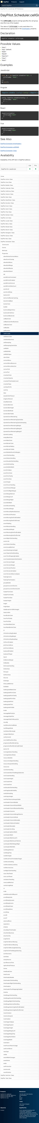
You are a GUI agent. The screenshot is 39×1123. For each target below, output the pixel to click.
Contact (2, 1110)
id (3, 630)
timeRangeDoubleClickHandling (12, 998)
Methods (4, 250)
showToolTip (7, 936)
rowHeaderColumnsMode (10, 817)
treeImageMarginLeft (9, 1030)
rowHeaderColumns (9, 811)
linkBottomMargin (8, 660)
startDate (6, 956)
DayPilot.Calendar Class (7, 188)
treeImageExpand (8, 1025)
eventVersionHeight (9, 562)
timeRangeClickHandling (10, 995)
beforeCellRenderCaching (10, 298)
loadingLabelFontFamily (10, 695)
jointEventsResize (8, 648)
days (4, 393)
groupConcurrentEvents (10, 585)
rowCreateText (7, 784)
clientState (6, 357)
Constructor (5, 244)
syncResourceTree (8, 962)
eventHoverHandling (9, 485)
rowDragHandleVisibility (10, 790)
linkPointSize (7, 674)
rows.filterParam (8, 873)
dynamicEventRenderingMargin (12, 425)
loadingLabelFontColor (9, 692)
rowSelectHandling (8, 879)
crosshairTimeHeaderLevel (10, 381)
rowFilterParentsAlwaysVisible (11, 799)
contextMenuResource (9, 363)
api (4, 274)
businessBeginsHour (9, 310)
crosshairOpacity (8, 378)
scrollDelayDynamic (8, 900)
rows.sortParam (7, 876)
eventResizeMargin (8, 529)
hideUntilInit (6, 612)
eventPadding (7, 523)
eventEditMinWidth (8, 467)
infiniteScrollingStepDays (10, 639)
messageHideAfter (8, 716)
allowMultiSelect (8, 271)
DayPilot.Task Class (6, 1078)
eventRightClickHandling (10, 538)
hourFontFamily (7, 618)
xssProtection (7, 1066)
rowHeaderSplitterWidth (10, 832)
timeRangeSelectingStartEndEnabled (13, 1007)
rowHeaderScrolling (9, 829)
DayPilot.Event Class (6, 206)
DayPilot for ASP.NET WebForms (8, 1095)
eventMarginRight (8, 499)
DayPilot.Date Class (6, 197)
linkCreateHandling (8, 666)
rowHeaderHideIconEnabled (11, 823)
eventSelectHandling (9, 544)
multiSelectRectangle (9, 731)
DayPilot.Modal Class (6, 226)
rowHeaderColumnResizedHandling (13, 808)
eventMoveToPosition (9, 514)
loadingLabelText (8, 704)
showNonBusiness (8, 933)
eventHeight (7, 482)
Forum (20, 1097)
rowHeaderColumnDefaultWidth (12, 805)
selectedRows (7, 921)
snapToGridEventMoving (10, 941)
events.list (6, 541)
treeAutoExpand (8, 1016)
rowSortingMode (8, 885)
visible (5, 1054)
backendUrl (6, 295)
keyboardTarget (7, 654)
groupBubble (7, 582)
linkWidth (6, 686)
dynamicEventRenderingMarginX (12, 428)
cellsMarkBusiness (8, 339)
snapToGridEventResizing (10, 944)
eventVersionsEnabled (9, 571)
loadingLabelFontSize (9, 698)
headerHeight (7, 600)
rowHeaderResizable (9, 826)
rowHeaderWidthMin (9, 847)
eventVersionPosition (9, 568)
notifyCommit (7, 737)
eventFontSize (7, 479)
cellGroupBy (6, 333)
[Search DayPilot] (37, 5)
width (5, 1063)
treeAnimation (7, 1013)
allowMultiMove (7, 262)
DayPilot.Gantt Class (6, 209)
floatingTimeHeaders (9, 580)
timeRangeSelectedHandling (11, 1004)
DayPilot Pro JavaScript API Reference (11, 9)
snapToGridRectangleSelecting (12, 947)
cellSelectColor (7, 336)
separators (6, 924)
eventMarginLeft (8, 496)
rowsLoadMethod (8, 882)
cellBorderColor (7, 324)
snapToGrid (6, 939)
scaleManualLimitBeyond (10, 894)
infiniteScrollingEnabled (10, 633)
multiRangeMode (8, 728)
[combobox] (18, 5)
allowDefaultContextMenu (10, 256)
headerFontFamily (8, 594)
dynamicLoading (8, 434)
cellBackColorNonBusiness (10, 321)
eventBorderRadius (8, 446)
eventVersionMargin (9, 565)
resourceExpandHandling (10, 763)
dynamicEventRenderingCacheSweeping (14, 422)
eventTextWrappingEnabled (11, 556)
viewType (6, 1051)
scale (4, 891)
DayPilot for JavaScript (8, 169)
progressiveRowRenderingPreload (13, 746)
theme (5, 968)
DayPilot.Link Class (6, 218)
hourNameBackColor (9, 624)
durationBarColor (8, 404)
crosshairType (7, 384)
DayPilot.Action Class (7, 179)
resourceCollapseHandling (10, 760)
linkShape (6, 680)
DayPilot (6, 2)
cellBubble (6, 327)
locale (5, 710)
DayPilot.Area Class (6, 182)
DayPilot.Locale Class (7, 221)
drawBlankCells (7, 402)
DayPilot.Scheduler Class (8, 241)
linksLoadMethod (8, 683)
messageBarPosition (9, 713)
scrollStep (6, 912)
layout (5, 657)
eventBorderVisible (8, 449)
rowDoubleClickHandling (10, 787)
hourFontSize (7, 621)
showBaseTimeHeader (9, 930)
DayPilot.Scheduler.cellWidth (9, 147)
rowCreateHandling (8, 775)
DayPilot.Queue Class (7, 235)
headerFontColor (8, 591)
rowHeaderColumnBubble (10, 802)
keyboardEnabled (8, 651)
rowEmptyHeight (8, 796)
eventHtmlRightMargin (9, 491)
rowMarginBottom (8, 849)
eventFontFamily (8, 476)
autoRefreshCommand (9, 277)
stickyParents (7, 959)
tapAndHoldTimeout (9, 965)
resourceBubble (7, 758)
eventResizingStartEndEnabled (12, 532)
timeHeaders (7, 986)
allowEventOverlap (8, 259)
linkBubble (6, 663)
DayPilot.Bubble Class (7, 185)
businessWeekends (8, 315)
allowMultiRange (8, 265)
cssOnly (5, 390)
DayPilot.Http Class (6, 212)
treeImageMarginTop (9, 1033)
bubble (5, 307)
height (5, 603)
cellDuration (6, 330)
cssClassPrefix (7, 387)
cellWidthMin (7, 351)
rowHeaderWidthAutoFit (10, 838)
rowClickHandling (8, 769)
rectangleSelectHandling (10, 752)
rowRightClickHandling (9, 870)
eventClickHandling (8, 455)
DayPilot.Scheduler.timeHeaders (10, 143)
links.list (5, 677)
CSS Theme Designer (24, 1104)
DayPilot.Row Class (6, 238)
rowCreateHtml (7, 781)
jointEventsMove (8, 645)
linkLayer (5, 671)
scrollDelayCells (7, 897)
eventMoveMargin (8, 508)
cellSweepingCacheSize (10, 345)
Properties (5, 253)
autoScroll (6, 289)
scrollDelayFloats (8, 906)
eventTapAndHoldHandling (11, 553)
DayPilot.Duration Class (7, 203)
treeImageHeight (8, 1028)
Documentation (23, 1095)
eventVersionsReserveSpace (11, 574)
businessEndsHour (8, 312)
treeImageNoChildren (9, 1036)
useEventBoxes (7, 1048)
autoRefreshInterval (9, 283)
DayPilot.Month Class (7, 229)
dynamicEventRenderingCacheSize (13, 419)
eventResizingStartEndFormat (11, 535)
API (20, 1096)
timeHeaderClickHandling (10, 980)
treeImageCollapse (8, 1022)
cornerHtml (6, 369)
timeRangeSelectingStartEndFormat (13, 1010)
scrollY (5, 918)
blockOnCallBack (8, 301)
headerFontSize (7, 597)
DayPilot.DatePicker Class (8, 200)
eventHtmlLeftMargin (9, 488)
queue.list (6, 749)
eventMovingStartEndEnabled (11, 517)
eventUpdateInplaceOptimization (12, 559)
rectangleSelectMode (9, 755)
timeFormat (6, 974)
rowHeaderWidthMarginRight (11, 844)
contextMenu (7, 360)
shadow (5, 927)
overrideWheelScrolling (9, 740)
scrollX (5, 915)
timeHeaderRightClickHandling (12, 983)
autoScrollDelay (7, 292)
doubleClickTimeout (9, 396)
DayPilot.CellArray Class (7, 191)
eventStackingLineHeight (10, 550)
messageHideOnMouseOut (11, 719)
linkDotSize (6, 669)
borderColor (6, 304)
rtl (4, 888)
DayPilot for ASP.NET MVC (6, 1096)
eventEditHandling (8, 464)
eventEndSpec (7, 470)
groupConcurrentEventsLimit (11, 588)
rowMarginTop (7, 852)
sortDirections (7, 953)
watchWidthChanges (9, 1057)
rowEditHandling (8, 793)
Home (2, 176)
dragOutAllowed (8, 399)
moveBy (5, 722)
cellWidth (6, 348)
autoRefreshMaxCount (9, 286)
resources (6, 766)
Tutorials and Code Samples (26, 1094)
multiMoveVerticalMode (10, 725)
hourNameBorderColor (9, 627)
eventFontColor (7, 473)
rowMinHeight (7, 855)
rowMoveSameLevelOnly (10, 864)
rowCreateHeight (8, 778)
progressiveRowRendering (10, 743)
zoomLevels (6, 1069)
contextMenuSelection (9, 366)
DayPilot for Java (4, 1097)
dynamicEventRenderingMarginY (12, 431)
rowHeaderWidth (8, 835)
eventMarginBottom (9, 493)
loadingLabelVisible (8, 707)
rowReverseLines (8, 867)
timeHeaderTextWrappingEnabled (12, 989)
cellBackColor (7, 318)
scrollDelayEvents (8, 903)
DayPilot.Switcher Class (7, 1075)
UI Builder (21, 1105)
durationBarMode (8, 410)
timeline (5, 992)
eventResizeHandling (9, 526)
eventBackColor (7, 440)
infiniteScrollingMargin (9, 636)
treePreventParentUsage (10, 1045)
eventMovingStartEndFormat (11, 520)
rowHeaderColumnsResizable (11, 820)
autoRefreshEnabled (9, 280)
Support (21, 2)
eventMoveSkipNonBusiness (11, 511)
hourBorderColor (8, 615)
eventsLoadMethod (9, 547)
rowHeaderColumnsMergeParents (13, 814)
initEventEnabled (8, 642)
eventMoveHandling (9, 505)
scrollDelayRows (8, 909)
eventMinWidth (7, 502)
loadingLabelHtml (8, 701)
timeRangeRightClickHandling (11, 1001)
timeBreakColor (7, 971)
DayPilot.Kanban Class (7, 215)
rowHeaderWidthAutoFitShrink (12, 841)
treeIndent (6, 1042)
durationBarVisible (8, 413)
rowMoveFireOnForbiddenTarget (12, 858)
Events (4, 247)
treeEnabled (6, 1019)
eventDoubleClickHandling (10, 461)
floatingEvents (7, 577)
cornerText (6, 372)
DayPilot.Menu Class (6, 223)
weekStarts (6, 1060)
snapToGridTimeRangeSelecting (12, 950)
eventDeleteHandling (9, 458)
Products (14, 2)
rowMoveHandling (8, 861)
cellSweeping (7, 342)
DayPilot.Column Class (7, 194)
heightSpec (6, 606)
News (20, 1099)
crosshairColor (7, 375)
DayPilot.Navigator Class (7, 232)
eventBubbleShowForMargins (11, 452)
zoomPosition (7, 1072)
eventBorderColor (8, 443)
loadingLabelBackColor (9, 689)
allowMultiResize (8, 268)
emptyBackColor (8, 437)
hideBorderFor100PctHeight (11, 609)
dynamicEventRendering (10, 416)
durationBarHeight (8, 407)
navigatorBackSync (8, 734)
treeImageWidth (7, 1039)
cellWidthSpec (7, 354)
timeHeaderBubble (8, 977)
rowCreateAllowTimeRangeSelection (13, 772)
